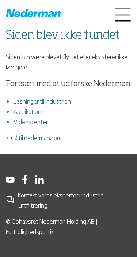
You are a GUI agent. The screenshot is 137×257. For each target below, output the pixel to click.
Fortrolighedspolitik (30, 231)
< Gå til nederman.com (34, 137)
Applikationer (30, 111)
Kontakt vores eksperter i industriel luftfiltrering (61, 200)
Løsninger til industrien (42, 101)
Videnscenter (31, 121)
